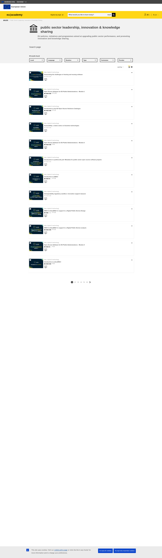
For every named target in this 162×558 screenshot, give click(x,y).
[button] (131, 72)
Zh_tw (155, 15)
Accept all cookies (105, 551)
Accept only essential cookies (125, 551)
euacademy (14, 14)
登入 (148, 15)
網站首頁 (5, 20)
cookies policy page (60, 550)
